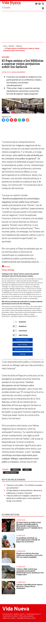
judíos (27, 470)
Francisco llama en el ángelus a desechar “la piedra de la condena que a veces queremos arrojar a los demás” (23, 498)
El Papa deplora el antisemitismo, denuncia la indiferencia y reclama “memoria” (24, 491)
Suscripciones (7, 614)
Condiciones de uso (33, 614)
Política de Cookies (9, 618)
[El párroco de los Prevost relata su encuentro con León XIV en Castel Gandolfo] (8, 556)
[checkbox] (15, 322)
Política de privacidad (26, 616)
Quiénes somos (19, 614)
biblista (15, 470)
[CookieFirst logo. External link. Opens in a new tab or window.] (6, 266)
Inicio (5, 46)
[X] (7, 120)
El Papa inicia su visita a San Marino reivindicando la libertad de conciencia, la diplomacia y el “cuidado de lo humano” (29, 526)
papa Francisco (10, 472)
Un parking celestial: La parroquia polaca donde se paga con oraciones (28, 540)
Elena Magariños (18, 72)
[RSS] (27, 120)
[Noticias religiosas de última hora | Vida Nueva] (11, 3)
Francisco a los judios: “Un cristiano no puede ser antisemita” (24, 486)
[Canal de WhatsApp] (19, 120)
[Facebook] (3, 120)
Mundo (11, 46)
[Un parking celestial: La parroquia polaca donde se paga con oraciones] (8, 540)
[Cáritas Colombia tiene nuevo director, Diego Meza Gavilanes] (8, 587)
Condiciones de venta (10, 616)
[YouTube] (11, 120)
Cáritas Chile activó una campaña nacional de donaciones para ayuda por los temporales (30, 572)
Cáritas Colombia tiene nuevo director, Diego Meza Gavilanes (29, 586)
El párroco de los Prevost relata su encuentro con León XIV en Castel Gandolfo (29, 555)
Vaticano (19, 46)
